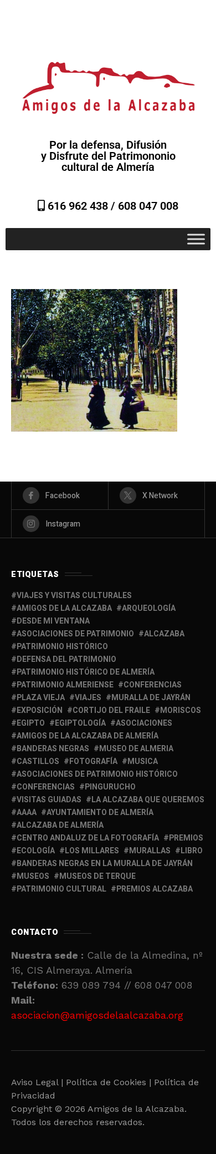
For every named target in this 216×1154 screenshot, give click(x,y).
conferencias (153, 685)
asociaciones (144, 723)
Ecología (36, 851)
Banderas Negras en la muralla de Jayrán (105, 863)
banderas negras (53, 749)
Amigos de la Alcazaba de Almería (87, 736)
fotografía (93, 761)
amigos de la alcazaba (64, 608)
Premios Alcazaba (154, 889)
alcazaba (164, 634)
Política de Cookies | (110, 1082)
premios (186, 838)
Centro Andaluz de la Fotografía (88, 838)
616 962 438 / (81, 205)
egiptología (80, 723)
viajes (88, 697)
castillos (38, 761)
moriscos (180, 710)
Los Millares (92, 851)
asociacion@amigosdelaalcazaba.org (97, 1015)
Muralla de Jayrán (151, 697)
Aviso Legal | (37, 1082)
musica (142, 761)
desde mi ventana (53, 621)
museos (33, 876)
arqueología (149, 608)
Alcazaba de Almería (60, 825)
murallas (150, 851)
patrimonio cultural (61, 889)
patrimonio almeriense (65, 685)
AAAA (27, 812)
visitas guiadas (49, 800)
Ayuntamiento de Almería (100, 812)
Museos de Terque (97, 876)
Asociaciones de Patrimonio (75, 634)
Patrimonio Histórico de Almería (86, 672)
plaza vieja (41, 697)
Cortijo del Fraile (111, 710)
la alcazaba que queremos (147, 800)
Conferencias (46, 787)
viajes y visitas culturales (74, 595)
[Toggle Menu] (196, 239)
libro (192, 851)
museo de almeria (136, 749)
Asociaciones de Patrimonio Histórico (97, 774)
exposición (40, 710)
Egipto (31, 723)
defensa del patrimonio (66, 659)
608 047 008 (148, 205)
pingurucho (110, 787)
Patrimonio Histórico (62, 646)
